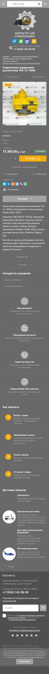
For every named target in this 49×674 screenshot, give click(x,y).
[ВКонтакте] (8, 184)
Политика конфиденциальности (24, 630)
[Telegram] (17, 184)
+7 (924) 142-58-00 (24, 49)
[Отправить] (43, 608)
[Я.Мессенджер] (4, 184)
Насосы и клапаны (10, 61)
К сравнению (12, 174)
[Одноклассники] (13, 184)
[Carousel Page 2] (24, 127)
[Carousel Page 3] (26, 127)
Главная (6, 57)
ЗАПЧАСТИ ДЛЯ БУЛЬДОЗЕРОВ (24, 57)
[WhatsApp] (25, 184)
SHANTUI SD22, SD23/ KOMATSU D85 (17, 59)
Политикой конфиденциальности (22, 620)
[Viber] (21, 184)
